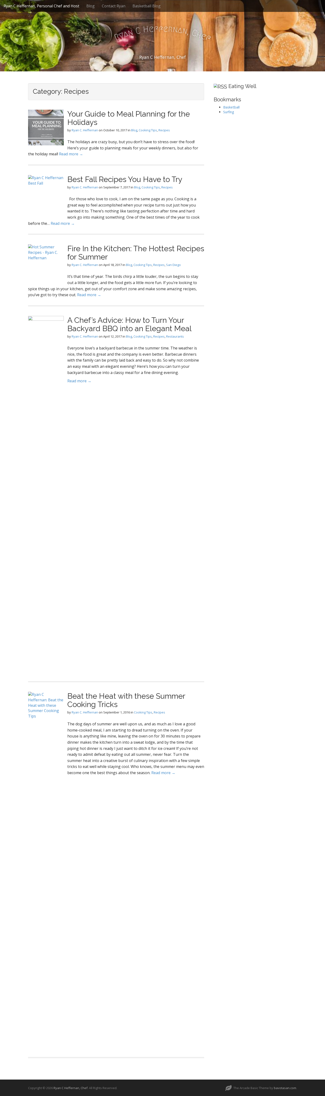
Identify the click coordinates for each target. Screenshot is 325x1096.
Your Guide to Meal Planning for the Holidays (128, 118)
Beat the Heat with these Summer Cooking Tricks (126, 700)
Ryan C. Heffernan (85, 130)
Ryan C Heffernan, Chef (71, 1088)
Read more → (71, 154)
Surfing (228, 112)
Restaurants (175, 336)
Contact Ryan (113, 6)
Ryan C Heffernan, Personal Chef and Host (41, 6)
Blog (90, 6)
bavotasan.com (285, 1088)
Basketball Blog (147, 6)
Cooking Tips (148, 130)
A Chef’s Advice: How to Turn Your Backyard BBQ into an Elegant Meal (129, 324)
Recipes (164, 130)
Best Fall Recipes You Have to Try (124, 179)
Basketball (231, 107)
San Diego (173, 265)
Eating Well (242, 86)
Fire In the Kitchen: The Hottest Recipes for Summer (135, 252)
